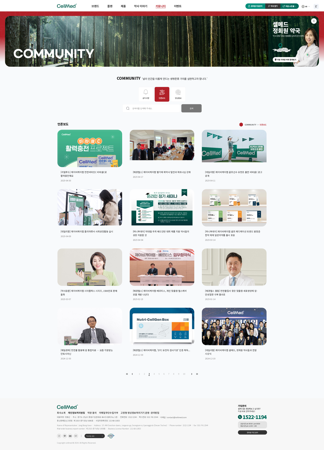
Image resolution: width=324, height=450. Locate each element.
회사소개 (61, 413)
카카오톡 (65, 436)
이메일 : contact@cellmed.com (173, 417)
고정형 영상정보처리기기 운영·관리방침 (140, 413)
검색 (191, 108)
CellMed (67, 6)
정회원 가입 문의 (252, 432)
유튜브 (70, 436)
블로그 (76, 436)
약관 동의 (92, 413)
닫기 (314, 21)
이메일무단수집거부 (108, 413)
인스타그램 (59, 436)
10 (184, 374)
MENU (316, 6)
